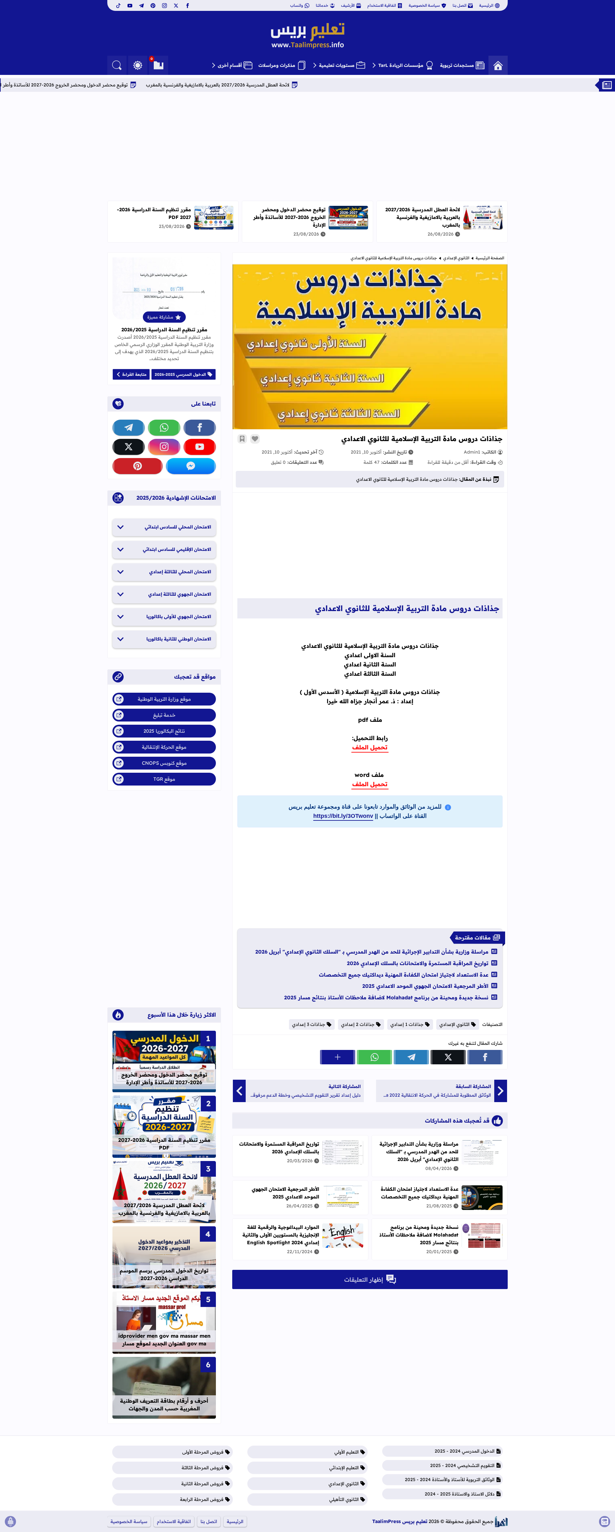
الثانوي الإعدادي (456, 257)
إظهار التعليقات (363, 1279)
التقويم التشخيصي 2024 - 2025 (462, 1465)
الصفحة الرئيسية (490, 257)
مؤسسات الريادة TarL (400, 65)
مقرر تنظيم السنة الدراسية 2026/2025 (164, 330)
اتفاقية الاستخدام (381, 5)
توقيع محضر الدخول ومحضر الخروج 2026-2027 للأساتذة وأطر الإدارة (110, 85)
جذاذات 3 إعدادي (308, 1024)
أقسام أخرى (230, 65)
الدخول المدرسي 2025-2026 (180, 374)
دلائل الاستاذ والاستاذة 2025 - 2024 (460, 1494)
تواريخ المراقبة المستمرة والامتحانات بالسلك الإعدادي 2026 (417, 963)
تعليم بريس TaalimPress (399, 1521)
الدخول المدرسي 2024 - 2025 (465, 1451)
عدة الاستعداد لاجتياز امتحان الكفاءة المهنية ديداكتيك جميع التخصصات (403, 975)
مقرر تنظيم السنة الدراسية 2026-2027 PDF (164, 1144)
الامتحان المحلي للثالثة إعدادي (180, 572)
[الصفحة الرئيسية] (498, 65)
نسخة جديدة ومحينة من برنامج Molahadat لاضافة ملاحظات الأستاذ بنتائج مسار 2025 (386, 997)
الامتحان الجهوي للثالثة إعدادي (179, 594)
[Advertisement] (307, 146)
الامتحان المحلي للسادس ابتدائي (178, 527)
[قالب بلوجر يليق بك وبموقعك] (501, 1521)
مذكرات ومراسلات (276, 65)
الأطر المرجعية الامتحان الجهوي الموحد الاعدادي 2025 (425, 986)
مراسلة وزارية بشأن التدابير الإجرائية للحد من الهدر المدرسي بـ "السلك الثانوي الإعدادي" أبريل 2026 (371, 951)
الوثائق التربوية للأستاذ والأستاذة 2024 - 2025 (450, 1479)
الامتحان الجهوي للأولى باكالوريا (178, 616)
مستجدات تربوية (457, 65)
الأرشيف (348, 5)
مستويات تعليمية (337, 65)
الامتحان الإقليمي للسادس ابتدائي (177, 549)
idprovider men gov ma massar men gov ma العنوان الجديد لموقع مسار (164, 1340)
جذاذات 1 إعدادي (406, 1024)
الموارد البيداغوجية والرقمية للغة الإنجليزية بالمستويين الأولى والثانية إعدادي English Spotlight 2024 (280, 1235)
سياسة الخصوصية (424, 5)
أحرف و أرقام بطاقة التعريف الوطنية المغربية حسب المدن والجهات (164, 1405)
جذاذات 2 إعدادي (357, 1024)
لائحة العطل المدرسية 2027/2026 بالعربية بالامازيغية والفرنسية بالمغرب (268, 85)
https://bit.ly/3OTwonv (343, 816)
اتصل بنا (459, 5)
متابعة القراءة (134, 374)
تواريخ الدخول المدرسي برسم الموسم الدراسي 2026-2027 (164, 1274)
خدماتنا (322, 5)
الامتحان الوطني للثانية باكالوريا (178, 639)
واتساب (296, 5)
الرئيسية (486, 5)
